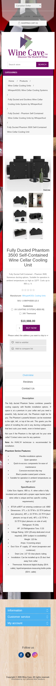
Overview (28, 375)
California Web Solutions (35, 679)
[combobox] (21, 64)
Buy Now (31, 328)
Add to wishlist (21, 342)
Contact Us (28, 388)
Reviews (28, 381)
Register (17, 16)
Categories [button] (11, 72)
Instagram (35, 655)
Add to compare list (24, 348)
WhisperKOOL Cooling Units (34, 296)
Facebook (21, 655)
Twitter (28, 655)
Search (42, 64)
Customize (28, 306)
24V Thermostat (29, 313)
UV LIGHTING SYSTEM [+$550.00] (29, 309)
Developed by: (17, 679)
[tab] (28, 375)
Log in (27, 16)
